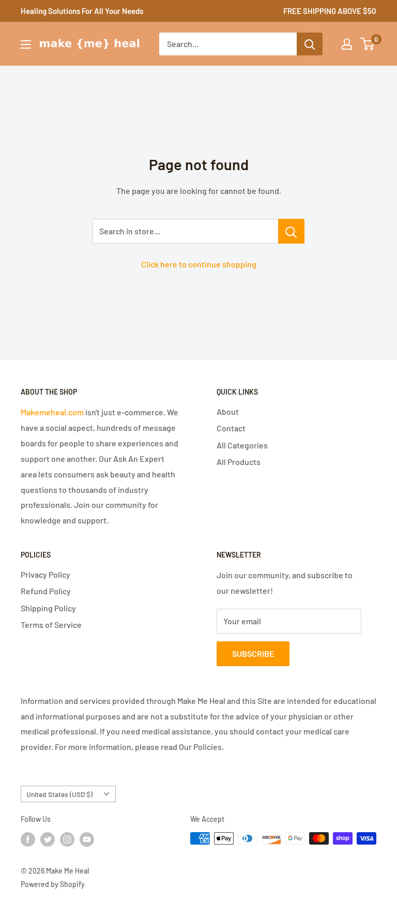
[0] (367, 44)
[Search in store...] (291, 231)
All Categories (242, 445)
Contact (231, 428)
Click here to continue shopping (198, 264)
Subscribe (253, 653)
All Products (239, 462)
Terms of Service (51, 624)
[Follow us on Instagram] (67, 839)
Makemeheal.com (52, 412)
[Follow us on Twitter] (47, 839)
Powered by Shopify (53, 884)
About (228, 411)
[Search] (310, 44)
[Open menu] (26, 44)
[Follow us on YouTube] (87, 839)
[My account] (347, 44)
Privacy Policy (45, 574)
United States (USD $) (59, 794)
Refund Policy (46, 591)
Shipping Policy (48, 608)
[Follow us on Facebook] (28, 839)
